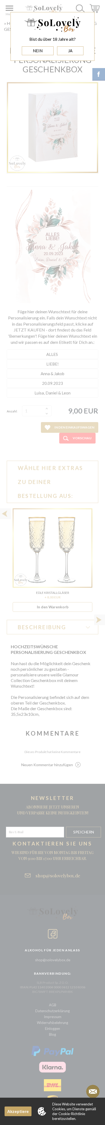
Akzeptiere (18, 1111)
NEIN (38, 50)
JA (70, 50)
